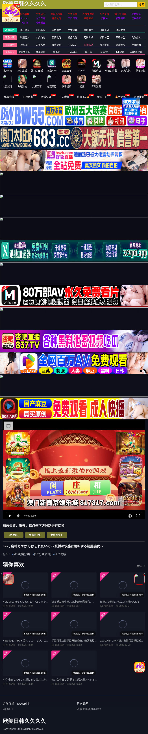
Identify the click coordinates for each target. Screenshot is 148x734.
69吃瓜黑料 (136, 52)
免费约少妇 (35, 535)
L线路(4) (13, 535)
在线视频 (10, 44)
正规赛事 (28, 96)
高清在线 (10, 30)
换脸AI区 (104, 37)
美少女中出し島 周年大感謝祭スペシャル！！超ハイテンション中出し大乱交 (94, 679)
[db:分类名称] (42, 554)
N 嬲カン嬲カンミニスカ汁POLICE (119, 601)
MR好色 (120, 52)
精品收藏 (10, 37)
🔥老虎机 (120, 96)
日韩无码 (104, 30)
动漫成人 (136, 37)
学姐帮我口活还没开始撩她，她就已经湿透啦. (77, 640)
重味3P (24, 44)
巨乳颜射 (136, 44)
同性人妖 (88, 37)
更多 (139, 566)
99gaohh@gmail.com (89, 708)
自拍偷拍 (56, 30)
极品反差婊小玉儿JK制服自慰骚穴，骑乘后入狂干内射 (82, 601)
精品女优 (72, 37)
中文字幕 (72, 30)
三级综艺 (120, 37)
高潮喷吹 (120, 44)
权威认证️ (46, 96)
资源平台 (10, 52)
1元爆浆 (64, 96)
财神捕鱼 (139, 96)
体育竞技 (9, 96)
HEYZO (72, 44)
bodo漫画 (72, 52)
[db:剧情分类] (22, 554)
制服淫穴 (24, 37)
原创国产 (88, 30)
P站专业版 (24, 52)
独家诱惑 (88, 44)
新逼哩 (56, 52)
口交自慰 (40, 37)
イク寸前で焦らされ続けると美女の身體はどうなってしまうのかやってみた (45, 679)
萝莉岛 (88, 52)
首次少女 (104, 44)
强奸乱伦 (56, 37)
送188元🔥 (83, 96)
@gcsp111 (9, 708)
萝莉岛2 (104, 52)
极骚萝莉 (56, 44)
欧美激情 (120, 30)
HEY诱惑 (60, 554)
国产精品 (24, 30)
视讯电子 (102, 96)
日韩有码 (40, 30)
